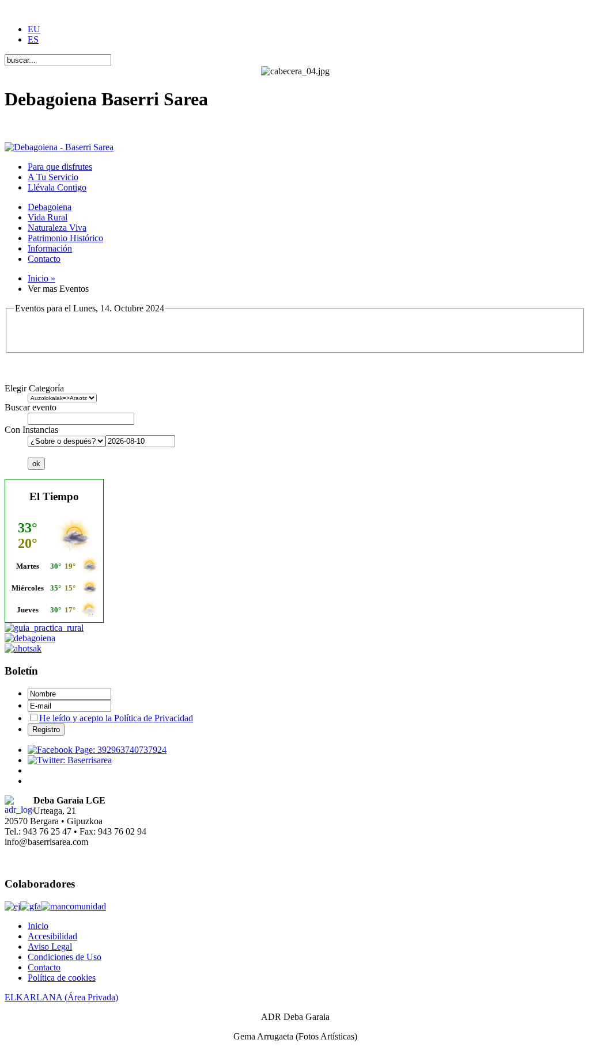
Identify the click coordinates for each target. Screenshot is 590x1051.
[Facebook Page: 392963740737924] (97, 750)
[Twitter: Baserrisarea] (70, 760)
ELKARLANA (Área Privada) (61, 997)
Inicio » (41, 278)
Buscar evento (30, 407)
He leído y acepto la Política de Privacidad (116, 718)
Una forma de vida (39, 127)
